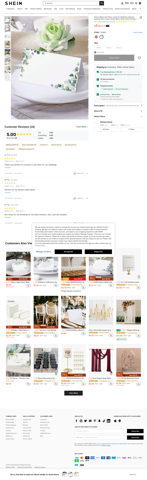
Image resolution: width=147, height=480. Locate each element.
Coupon (42, 430)
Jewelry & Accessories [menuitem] (122, 9)
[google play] (119, 422)
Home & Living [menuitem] (108, 9)
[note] (18, 279)
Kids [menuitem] (55, 9)
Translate (8, 167)
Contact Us (43, 419)
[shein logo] (13, 3)
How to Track (27, 430)
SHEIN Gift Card (45, 433)
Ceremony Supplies (42, 13)
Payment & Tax (44, 422)
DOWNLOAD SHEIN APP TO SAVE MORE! (127, 416)
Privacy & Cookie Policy (119, 444)
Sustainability (10, 422)
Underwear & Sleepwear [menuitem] (92, 9)
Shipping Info (27, 419)
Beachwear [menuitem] (48, 9)
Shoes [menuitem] (79, 9)
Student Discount (11, 433)
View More (73, 393)
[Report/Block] (87, 173)
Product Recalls (45, 428)
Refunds (25, 425)
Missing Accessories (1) (26, 149)
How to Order (27, 428)
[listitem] (18, 270)
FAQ (41, 436)
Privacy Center (10, 467)
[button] (136, 3)
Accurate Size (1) (70, 145)
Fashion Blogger (11, 425)
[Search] (101, 3)
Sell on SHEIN (27, 439)
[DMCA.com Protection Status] (82, 465)
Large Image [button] (137, 32)
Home (6, 13)
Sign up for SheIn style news (86, 427)
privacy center (106, 445)
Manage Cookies (40, 467)
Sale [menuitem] (26, 9)
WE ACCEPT (79, 454)
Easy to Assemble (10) (29, 145)
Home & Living (14, 13)
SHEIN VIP (26, 436)
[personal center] (122, 3)
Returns (25, 422)
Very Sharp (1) (10, 149)
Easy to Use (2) (56, 145)
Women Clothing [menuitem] (36, 9)
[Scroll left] (137, 8)
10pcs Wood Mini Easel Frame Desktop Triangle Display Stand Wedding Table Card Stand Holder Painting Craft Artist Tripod (101, 330)
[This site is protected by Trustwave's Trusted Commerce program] (76, 465)
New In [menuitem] (20, 9)
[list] (93, 421)
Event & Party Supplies (27, 13)
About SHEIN (10, 419)
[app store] (115, 422)
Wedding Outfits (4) (12, 145)
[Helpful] (74, 173)
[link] (127, 3)
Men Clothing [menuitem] (70, 9)
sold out (114, 58)
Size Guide (26, 433)
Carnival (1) (44, 145)
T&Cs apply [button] (104, 81)
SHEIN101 (9, 436)
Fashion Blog (10, 439)
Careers (8, 430)
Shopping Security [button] (106, 86)
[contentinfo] (109, 459)
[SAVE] (139, 58)
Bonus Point (44, 425)
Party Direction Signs (57, 13)
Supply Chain (10, 428)
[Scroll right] (140, 8)
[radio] (96, 37)
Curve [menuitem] (61, 9)
